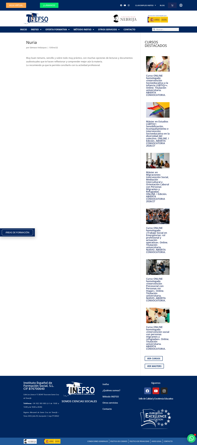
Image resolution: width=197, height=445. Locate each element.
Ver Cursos (153, 358)
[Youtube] (125, 5)
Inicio (23, 29)
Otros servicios (107, 29)
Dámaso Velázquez (38, 47)
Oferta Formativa (56, 29)
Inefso (35, 29)
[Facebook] (121, 5)
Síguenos (155, 382)
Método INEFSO (82, 29)
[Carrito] (172, 5)
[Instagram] (129, 5)
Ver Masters (154, 366)
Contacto (129, 29)
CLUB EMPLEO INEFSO (144, 5)
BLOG (162, 5)
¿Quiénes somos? (111, 390)
